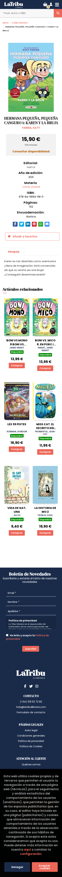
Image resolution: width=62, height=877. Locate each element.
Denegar (17, 867)
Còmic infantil (20, 22)
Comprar (17, 365)
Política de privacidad (31, 741)
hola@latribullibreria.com (31, 707)
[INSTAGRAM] (36, 686)
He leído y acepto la (27, 637)
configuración (30, 854)
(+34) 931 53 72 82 (31, 701)
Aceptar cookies (45, 867)
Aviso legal (31, 730)
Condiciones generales (31, 735)
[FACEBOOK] (25, 686)
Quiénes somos (31, 764)
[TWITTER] (31, 686)
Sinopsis (13, 252)
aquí (27, 849)
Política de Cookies (31, 746)
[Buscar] (58, 13)
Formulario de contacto (31, 712)
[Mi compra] (45, 4)
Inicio (6, 22)
